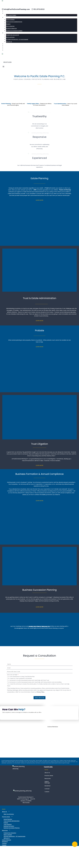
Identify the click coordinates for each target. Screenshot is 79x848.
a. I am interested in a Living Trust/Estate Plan (21, 676)
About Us (47, 772)
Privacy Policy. (41, 692)
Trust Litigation (10, 26)
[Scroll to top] (2, 843)
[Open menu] (3, 67)
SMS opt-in (9, 41)
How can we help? (12, 674)
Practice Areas (49, 775)
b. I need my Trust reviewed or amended (20, 678)
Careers (10, 50)
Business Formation (11, 28)
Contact (10, 48)
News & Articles (10, 37)
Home (9, 11)
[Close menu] (0, 807)
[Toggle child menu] (9, 811)
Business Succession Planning (14, 30)
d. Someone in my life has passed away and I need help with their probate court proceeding (34, 682)
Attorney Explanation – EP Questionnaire (17, 39)
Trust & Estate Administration (14, 22)
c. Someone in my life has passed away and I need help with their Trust (28, 680)
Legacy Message (12, 44)
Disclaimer (10, 46)
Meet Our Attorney (11, 15)
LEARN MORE (39, 200)
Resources (48, 778)
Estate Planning (10, 19)
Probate (8, 24)
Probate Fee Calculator (12, 35)
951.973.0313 (7, 62)
